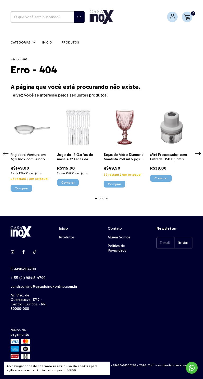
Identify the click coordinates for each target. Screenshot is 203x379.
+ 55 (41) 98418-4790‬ (28, 278)
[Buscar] (79, 17)
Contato (115, 228)
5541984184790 (23, 269)
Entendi (70, 370)
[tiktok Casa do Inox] (34, 252)
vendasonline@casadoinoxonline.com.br (44, 286)
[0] (187, 17)
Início (47, 42)
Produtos (70, 42)
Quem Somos (119, 237)
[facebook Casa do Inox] (23, 252)
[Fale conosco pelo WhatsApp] (192, 368)
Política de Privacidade (117, 248)
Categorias (21, 42)
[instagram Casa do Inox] (12, 252)
